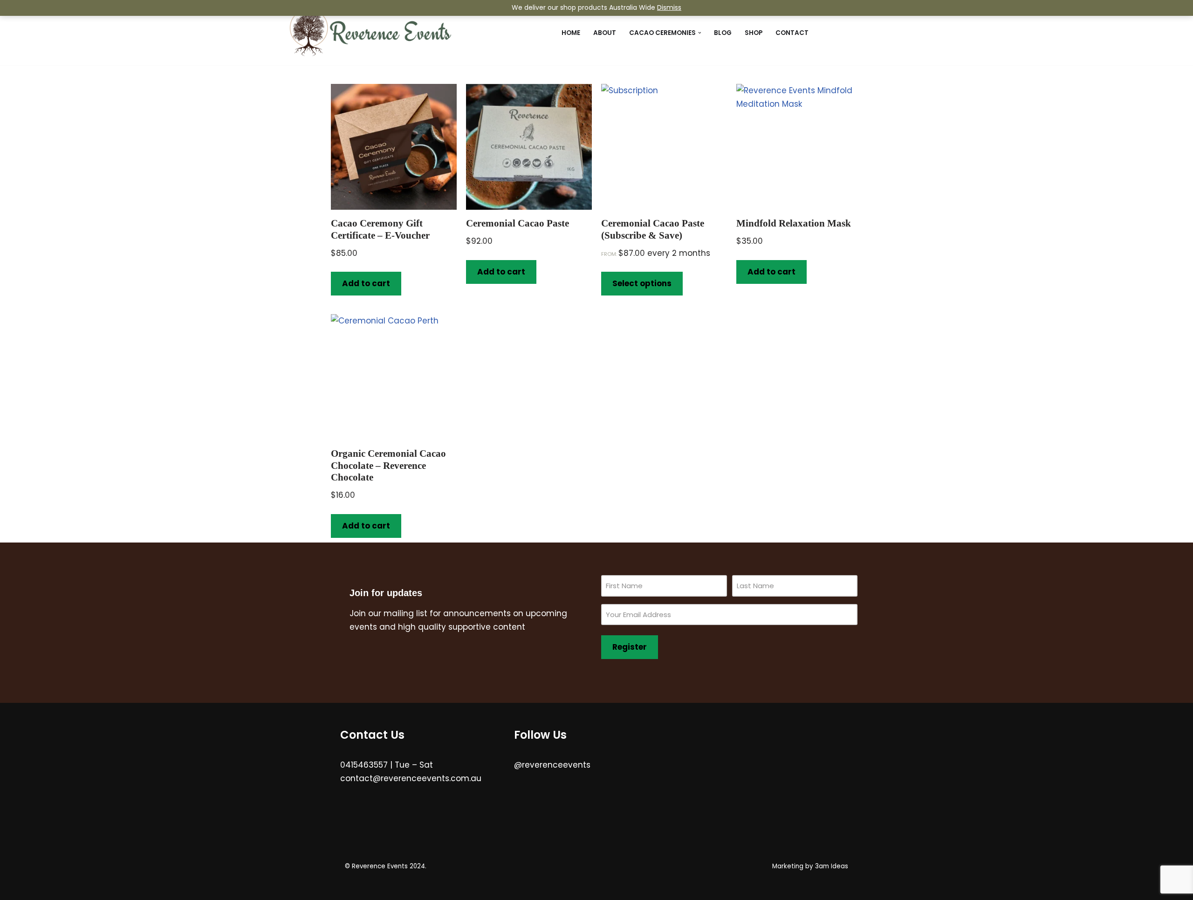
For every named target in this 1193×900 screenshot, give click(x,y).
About (604, 32)
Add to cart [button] (366, 283)
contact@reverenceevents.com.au (410, 778)
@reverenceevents (552, 764)
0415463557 (364, 764)
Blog (723, 32)
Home (571, 32)
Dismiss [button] (669, 7)
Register (629, 647)
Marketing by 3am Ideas (810, 866)
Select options (642, 283)
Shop (753, 32)
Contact (792, 32)
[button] (699, 32)
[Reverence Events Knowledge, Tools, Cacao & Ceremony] (370, 32)
